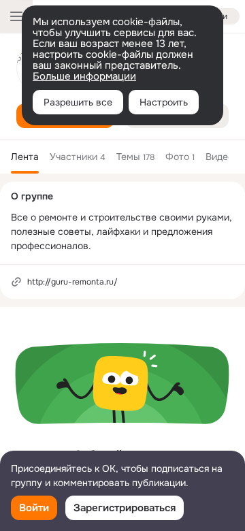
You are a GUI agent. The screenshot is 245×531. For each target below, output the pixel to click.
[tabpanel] (122, 405)
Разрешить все (78, 102)
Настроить (164, 102)
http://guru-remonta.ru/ (72, 281)
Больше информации (84, 76)
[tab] (25, 157)
